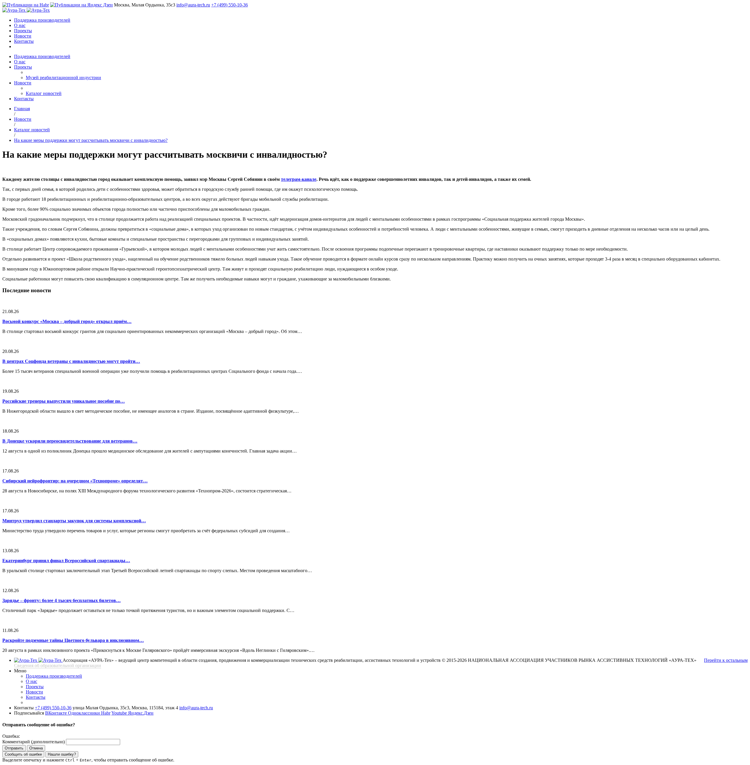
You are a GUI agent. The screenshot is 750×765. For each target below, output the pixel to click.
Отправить (14, 748)
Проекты (23, 30)
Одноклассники (84, 712)
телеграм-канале (298, 179)
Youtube (119, 712)
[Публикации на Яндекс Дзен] (81, 4)
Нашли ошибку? (62, 754)
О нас (19, 25)
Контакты (24, 41)
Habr (105, 712)
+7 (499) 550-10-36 (229, 4)
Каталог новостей (44, 93)
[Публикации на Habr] (25, 4)
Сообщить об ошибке (23, 754)
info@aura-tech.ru (193, 4)
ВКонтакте (56, 712)
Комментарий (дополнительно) (33, 741)
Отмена (36, 748)
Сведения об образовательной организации (57, 665)
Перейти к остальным (726, 660)
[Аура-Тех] (14, 10)
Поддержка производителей (42, 20)
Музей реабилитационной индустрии (63, 77)
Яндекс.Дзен (141, 712)
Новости (22, 35)
